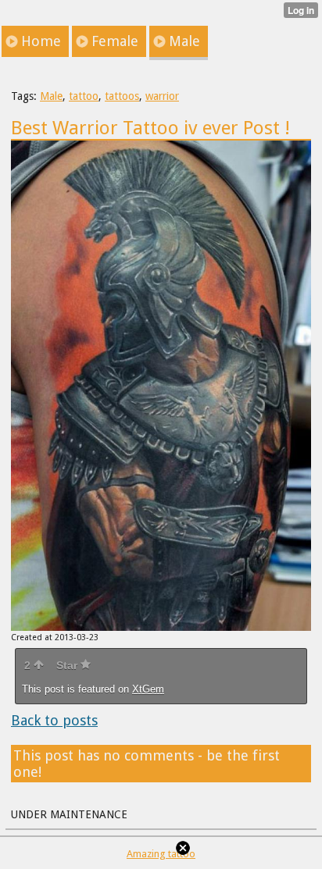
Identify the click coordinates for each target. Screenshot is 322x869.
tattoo (83, 96)
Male (51, 96)
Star (68, 665)
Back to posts (54, 720)
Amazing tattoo (161, 854)
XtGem (148, 689)
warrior (162, 96)
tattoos (122, 96)
